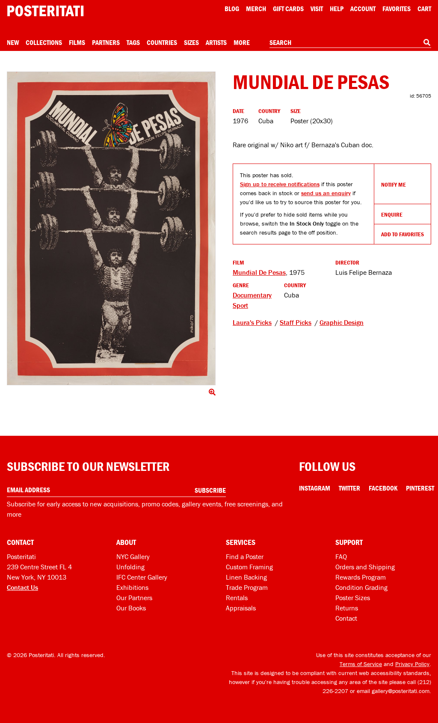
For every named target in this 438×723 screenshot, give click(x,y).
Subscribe (210, 490)
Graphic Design (342, 322)
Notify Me (393, 184)
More (242, 42)
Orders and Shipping (365, 566)
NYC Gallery (133, 556)
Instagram (314, 488)
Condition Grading (361, 587)
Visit (317, 8)
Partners (106, 42)
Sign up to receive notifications (280, 184)
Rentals (237, 597)
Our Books (131, 608)
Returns (346, 608)
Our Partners (134, 597)
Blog (232, 8)
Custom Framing (249, 566)
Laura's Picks (252, 322)
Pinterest (420, 488)
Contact (346, 618)
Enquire (391, 214)
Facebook (383, 488)
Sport (240, 305)
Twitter (349, 488)
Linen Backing (246, 577)
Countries (162, 42)
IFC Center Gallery (141, 577)
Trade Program (247, 587)
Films (77, 42)
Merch (256, 8)
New (13, 42)
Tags (133, 42)
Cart (424, 8)
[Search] (427, 42)
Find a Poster (244, 556)
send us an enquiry (326, 193)
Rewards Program (360, 577)
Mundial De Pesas (259, 272)
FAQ (341, 556)
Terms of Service (361, 664)
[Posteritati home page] (45, 11)
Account (363, 8)
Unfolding (130, 566)
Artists (216, 42)
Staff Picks (295, 322)
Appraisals (241, 608)
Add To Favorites (402, 234)
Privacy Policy (412, 664)
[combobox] (350, 43)
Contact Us (22, 587)
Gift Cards (288, 8)
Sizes (191, 42)
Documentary (252, 295)
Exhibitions (132, 587)
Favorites (396, 8)
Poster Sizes (352, 597)
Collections (44, 42)
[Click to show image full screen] (111, 228)
